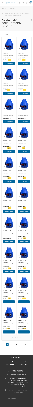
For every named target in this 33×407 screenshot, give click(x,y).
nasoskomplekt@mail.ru (18, 375)
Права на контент (18, 392)
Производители (11, 361)
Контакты (22, 364)
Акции (25, 361)
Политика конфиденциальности (18, 390)
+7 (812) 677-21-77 (17, 371)
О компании (16, 357)
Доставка (10, 364)
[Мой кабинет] (26, 3)
